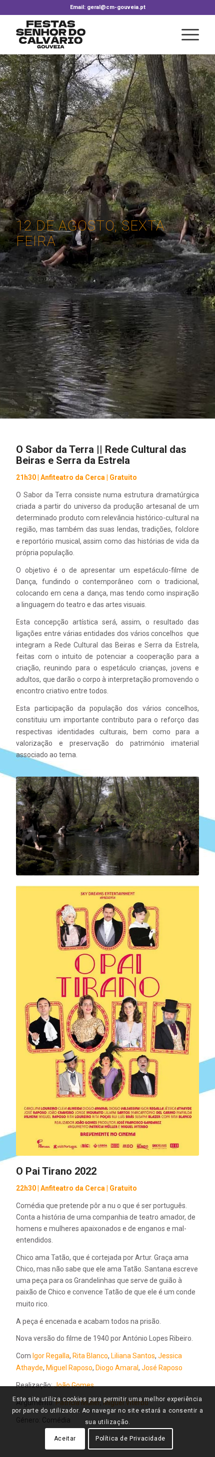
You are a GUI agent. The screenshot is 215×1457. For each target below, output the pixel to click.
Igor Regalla (51, 1356)
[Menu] (185, 34)
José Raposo (162, 1368)
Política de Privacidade (131, 1438)
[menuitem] (185, 34)
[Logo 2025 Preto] (89, 34)
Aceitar (65, 1438)
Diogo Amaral (117, 1368)
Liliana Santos (133, 1356)
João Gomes (74, 1385)
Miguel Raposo (69, 1368)
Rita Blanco (90, 1356)
